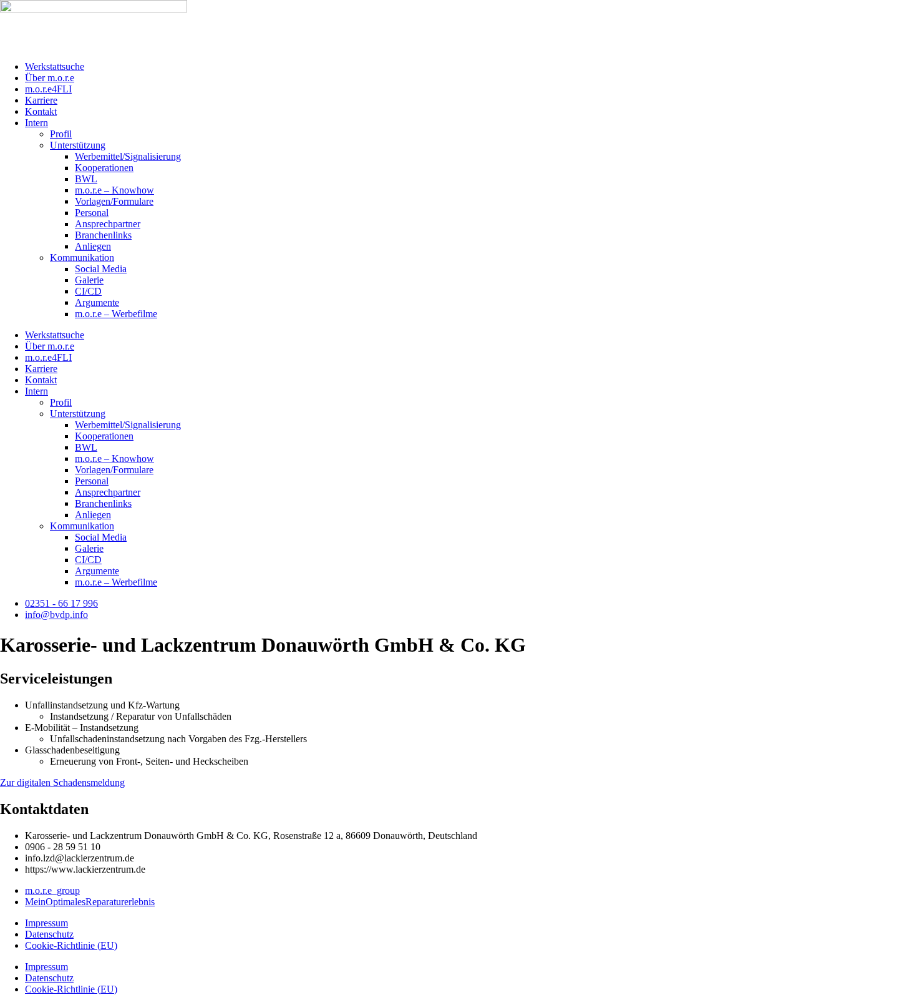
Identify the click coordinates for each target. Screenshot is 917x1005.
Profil (61, 134)
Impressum (46, 923)
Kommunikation (82, 257)
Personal (92, 212)
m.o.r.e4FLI (48, 89)
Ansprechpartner (107, 223)
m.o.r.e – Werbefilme (116, 313)
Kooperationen (104, 167)
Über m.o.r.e (49, 77)
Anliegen (93, 246)
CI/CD (88, 291)
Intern (36, 122)
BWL (86, 179)
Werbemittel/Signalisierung (128, 156)
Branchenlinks (103, 235)
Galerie (89, 280)
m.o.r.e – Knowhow (114, 190)
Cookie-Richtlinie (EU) (71, 945)
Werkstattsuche (54, 66)
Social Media (101, 268)
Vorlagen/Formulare (114, 201)
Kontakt (41, 111)
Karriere (41, 100)
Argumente (97, 302)
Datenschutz (49, 934)
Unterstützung (77, 145)
